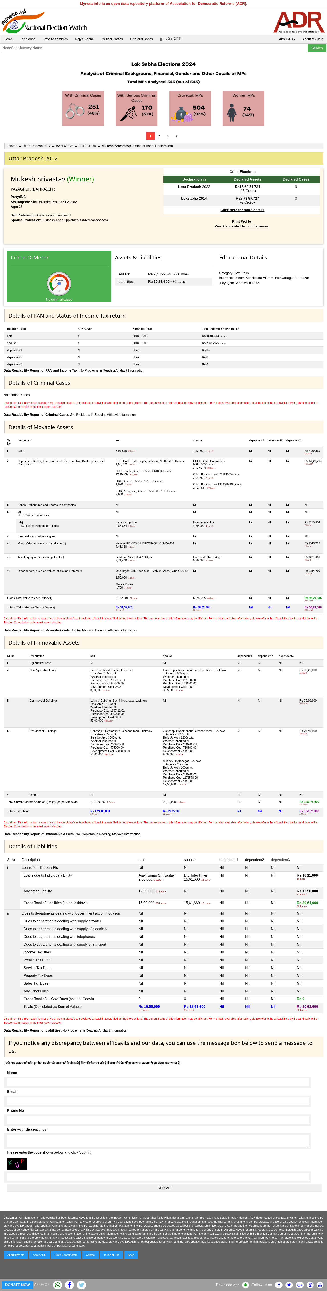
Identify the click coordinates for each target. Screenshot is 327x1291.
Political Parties (112, 39)
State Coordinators (66, 1255)
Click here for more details (242, 210)
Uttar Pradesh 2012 (36, 146)
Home (8, 39)
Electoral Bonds (141, 39)
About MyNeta (312, 39)
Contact (90, 1255)
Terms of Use (111, 1255)
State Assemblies (55, 39)
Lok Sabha (27, 39)
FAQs (131, 1255)
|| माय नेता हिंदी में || (171, 39)
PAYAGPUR (87, 146)
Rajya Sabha (84, 39)
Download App (227, 1285)
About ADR (287, 39)
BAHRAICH (65, 146)
